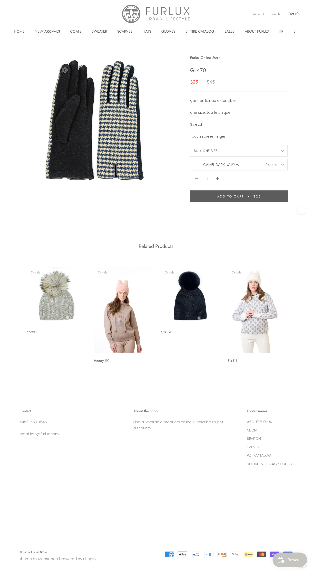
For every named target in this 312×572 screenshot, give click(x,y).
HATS (147, 31)
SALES (229, 31)
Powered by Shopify (78, 558)
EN (295, 31)
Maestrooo (48, 558)
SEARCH (254, 438)
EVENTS (253, 447)
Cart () (294, 14)
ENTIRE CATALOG (199, 31)
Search (275, 14)
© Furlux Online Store (33, 552)
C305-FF (167, 332)
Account (258, 14)
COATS (75, 31)
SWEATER (99, 31)
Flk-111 (232, 360)
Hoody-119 (101, 360)
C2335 (32, 332)
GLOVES (168, 31)
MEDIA (252, 430)
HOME (19, 31)
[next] (296, 313)
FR (281, 31)
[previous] (15, 313)
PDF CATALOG (259, 455)
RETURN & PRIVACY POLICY (269, 463)
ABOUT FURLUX (257, 31)
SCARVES (124, 31)
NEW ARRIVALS (47, 31)
